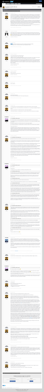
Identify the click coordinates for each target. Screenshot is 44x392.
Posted (13, 31)
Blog (15, 3)
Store (19, 3)
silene (7, 31)
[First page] (3, 11)
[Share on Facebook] (3, 385)
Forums (4, 3)
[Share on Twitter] (4, 385)
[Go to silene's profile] (6, 34)
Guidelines (8, 3)
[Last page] (19, 11)
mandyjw (6, 237)
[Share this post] (40, 31)
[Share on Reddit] (5, 385)
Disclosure (25, 389)
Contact (27, 389)
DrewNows (6, 116)
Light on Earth (16, 250)
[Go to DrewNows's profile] (6, 120)
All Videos (12, 3)
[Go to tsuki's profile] (4, 7)
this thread (31, 317)
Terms (20, 389)
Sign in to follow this (35, 6)
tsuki (7, 7)
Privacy (22, 389)
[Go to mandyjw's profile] (6, 240)
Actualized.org (17, 389)
